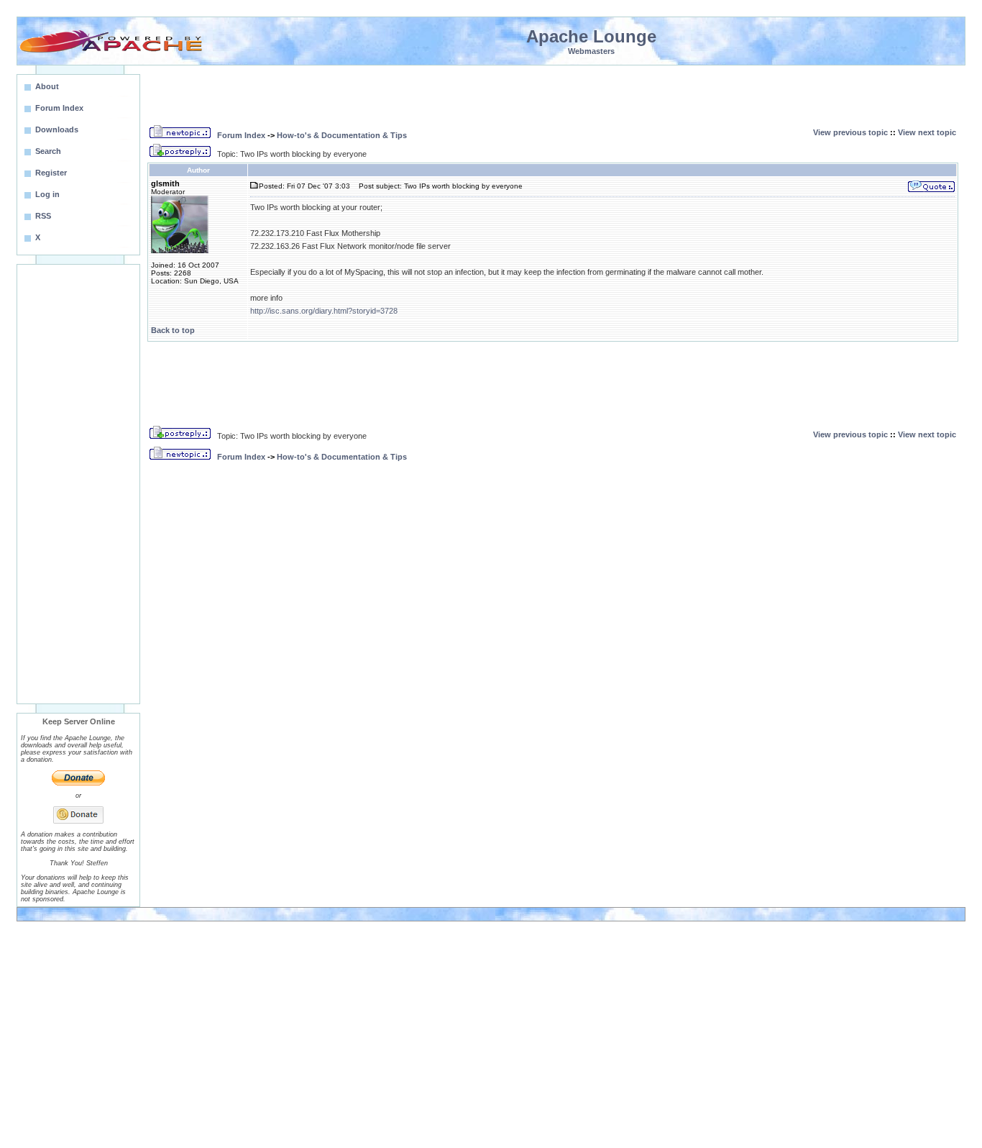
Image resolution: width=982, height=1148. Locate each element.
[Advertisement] (78, 484)
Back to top (173, 330)
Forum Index (241, 135)
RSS (43, 215)
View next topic (927, 132)
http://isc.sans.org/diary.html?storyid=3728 (324, 310)
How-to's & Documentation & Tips (342, 135)
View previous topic (850, 132)
